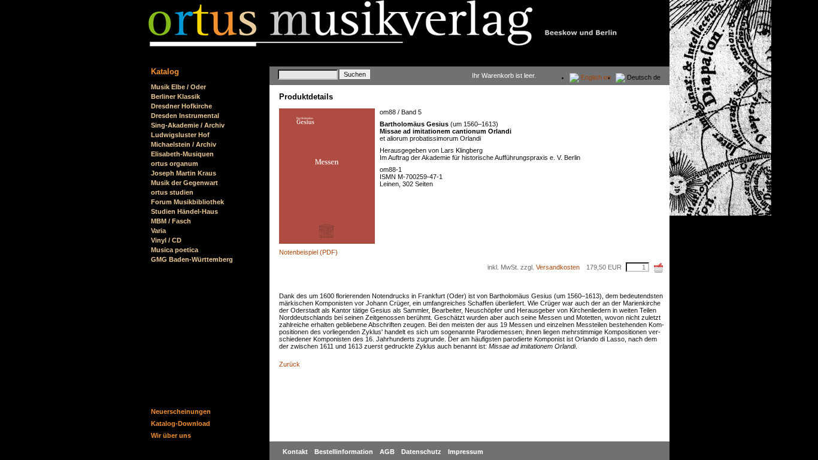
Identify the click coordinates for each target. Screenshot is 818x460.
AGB (388, 451)
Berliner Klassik (175, 96)
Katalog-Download (180, 423)
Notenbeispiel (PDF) (308, 252)
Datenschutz (422, 451)
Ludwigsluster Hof (180, 134)
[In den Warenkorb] (658, 267)
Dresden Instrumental (185, 115)
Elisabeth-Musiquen (182, 154)
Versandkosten (558, 267)
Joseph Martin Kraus (183, 173)
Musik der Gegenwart (184, 182)
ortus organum (174, 163)
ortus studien (172, 192)
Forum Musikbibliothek (187, 201)
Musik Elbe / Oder (178, 86)
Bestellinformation (344, 451)
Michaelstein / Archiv (183, 144)
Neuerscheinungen (181, 411)
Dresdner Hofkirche (181, 106)
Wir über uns (171, 435)
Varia (158, 230)
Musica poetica (174, 249)
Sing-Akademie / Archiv (188, 125)
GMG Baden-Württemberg (192, 259)
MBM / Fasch (171, 221)
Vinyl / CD (166, 240)
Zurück (289, 364)
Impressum (465, 451)
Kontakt (296, 451)
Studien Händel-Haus (184, 211)
